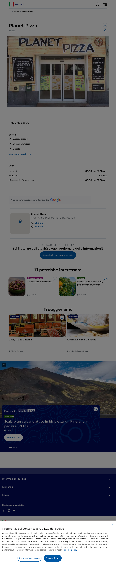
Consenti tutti (53, 558)
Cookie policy (70, 550)
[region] (58, 542)
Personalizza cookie (29, 558)
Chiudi (111, 524)
